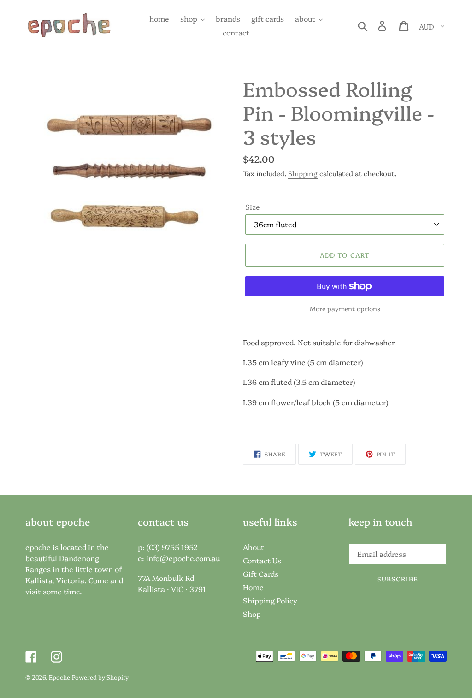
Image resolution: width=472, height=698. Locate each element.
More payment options (345, 308)
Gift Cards (260, 573)
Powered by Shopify (100, 677)
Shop (252, 614)
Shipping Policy (270, 600)
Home (253, 587)
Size (252, 206)
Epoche (59, 677)
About (253, 547)
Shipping (303, 173)
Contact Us (262, 560)
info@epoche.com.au (183, 558)
